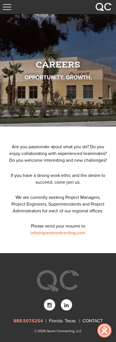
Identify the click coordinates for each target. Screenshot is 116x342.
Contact (92, 321)
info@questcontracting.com (58, 233)
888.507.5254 (29, 321)
